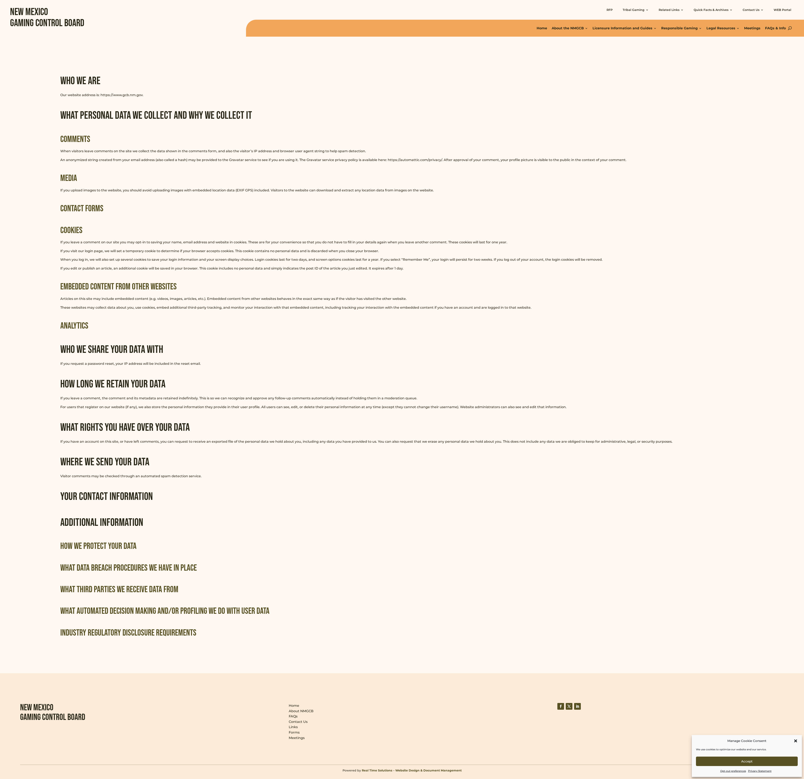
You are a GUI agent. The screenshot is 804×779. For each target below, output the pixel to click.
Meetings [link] (752, 28)
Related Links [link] (669, 10)
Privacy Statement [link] (760, 771)
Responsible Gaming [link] (679, 28)
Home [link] (542, 28)
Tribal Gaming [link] (633, 10)
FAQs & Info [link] (775, 28)
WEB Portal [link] (782, 10)
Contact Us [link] (751, 10)
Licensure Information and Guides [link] (622, 28)
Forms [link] (294, 732)
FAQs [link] (293, 716)
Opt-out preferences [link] (733, 771)
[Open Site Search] (790, 28)
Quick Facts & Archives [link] (711, 10)
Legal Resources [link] (720, 28)
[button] (796, 741)
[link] (560, 706)
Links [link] (293, 727)
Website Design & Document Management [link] (428, 770)
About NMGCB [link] (301, 711)
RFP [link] (610, 10)
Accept (746, 761)
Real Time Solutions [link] (377, 770)
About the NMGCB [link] (568, 28)
